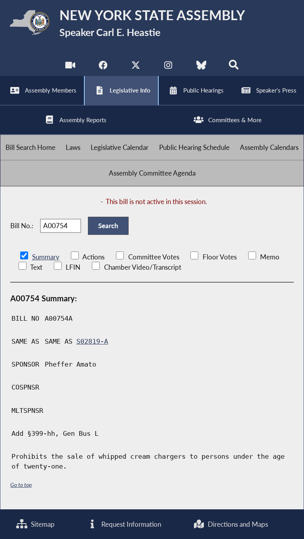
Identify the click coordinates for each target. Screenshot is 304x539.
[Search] (234, 67)
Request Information (130, 524)
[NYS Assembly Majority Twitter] (135, 67)
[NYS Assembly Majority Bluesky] (201, 67)
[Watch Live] (70, 67)
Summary (45, 257)
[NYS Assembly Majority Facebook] (103, 67)
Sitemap (42, 524)
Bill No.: (21, 225)
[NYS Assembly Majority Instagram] (168, 67)
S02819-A (92, 341)
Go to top (21, 484)
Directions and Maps (237, 524)
